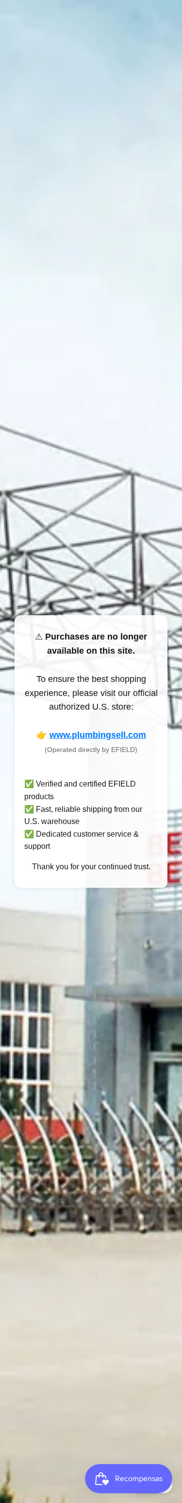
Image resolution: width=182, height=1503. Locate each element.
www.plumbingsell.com (98, 735)
